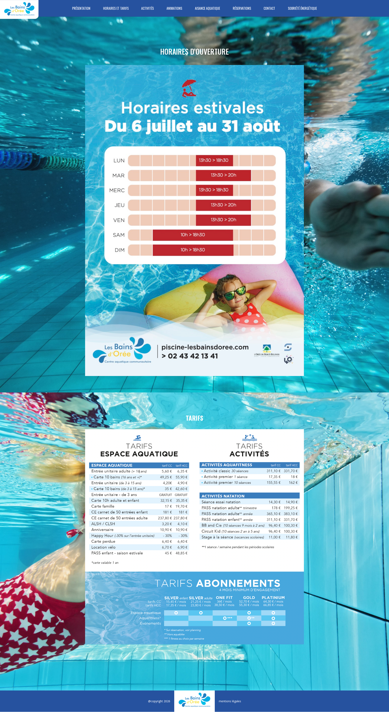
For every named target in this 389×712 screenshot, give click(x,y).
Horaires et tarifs (116, 8)
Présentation (81, 8)
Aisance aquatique (207, 8)
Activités (147, 8)
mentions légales (230, 701)
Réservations (242, 8)
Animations (174, 8)
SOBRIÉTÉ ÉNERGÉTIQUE (302, 8)
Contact (269, 8)
